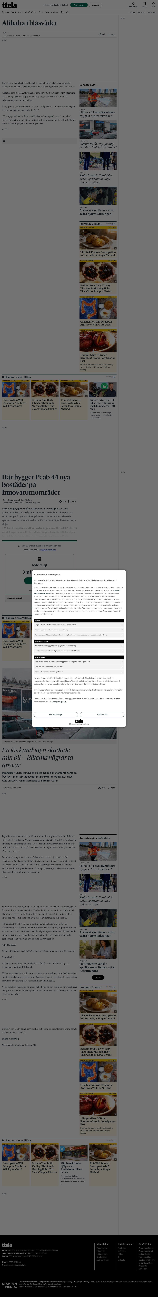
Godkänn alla (102, 714)
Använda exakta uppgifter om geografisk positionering (55, 646)
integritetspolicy (59, 701)
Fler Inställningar (55, 714)
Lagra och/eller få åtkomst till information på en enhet (55, 625)
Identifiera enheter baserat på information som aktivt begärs (57, 651)
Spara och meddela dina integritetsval (49, 672)
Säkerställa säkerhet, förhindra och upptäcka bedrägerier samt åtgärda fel (62, 662)
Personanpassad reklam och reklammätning (51, 630)
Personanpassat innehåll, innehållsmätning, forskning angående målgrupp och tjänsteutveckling (71, 635)
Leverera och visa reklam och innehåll (49, 667)
